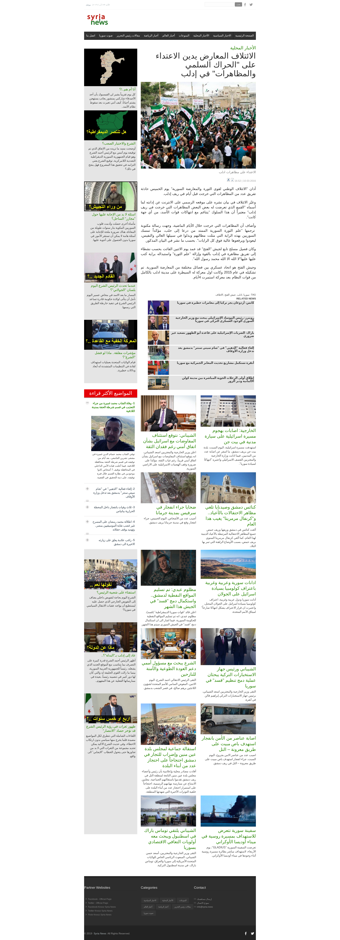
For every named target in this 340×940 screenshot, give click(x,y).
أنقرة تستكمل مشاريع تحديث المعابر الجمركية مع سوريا (215, 363)
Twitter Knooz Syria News (100, 911)
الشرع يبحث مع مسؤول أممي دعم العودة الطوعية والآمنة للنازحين (169, 668)
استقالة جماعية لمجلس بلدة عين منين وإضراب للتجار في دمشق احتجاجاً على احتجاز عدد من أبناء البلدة (170, 757)
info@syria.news (205, 907)
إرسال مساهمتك (204, 899)
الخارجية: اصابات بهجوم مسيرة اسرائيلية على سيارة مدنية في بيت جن (230, 436)
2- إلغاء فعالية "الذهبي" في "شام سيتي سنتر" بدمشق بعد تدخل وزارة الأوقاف (114, 492)
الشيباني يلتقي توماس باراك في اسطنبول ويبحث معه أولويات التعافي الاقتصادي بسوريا (170, 839)
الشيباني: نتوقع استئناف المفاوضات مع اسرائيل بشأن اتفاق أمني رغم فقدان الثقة (169, 441)
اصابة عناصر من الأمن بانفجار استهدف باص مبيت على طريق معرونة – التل (229, 744)
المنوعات (184, 35)
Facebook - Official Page (100, 899)
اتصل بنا (90, 35)
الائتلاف (219, 294)
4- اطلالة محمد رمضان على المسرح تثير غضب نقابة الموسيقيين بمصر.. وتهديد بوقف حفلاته (114, 525)
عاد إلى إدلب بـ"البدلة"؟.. (118, 655)
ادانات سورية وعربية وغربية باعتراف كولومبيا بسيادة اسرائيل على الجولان (230, 588)
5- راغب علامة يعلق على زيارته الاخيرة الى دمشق (117, 542)
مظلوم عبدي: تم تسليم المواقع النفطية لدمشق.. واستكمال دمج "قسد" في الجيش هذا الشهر (173, 598)
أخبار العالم (168, 35)
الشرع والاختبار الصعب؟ (118, 143)
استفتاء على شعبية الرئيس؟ (116, 592)
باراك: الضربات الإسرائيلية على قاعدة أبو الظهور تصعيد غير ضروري (212, 334)
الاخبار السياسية (222, 35)
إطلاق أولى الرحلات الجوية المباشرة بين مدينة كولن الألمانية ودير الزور (218, 380)
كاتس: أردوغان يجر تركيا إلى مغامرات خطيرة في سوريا (215, 303)
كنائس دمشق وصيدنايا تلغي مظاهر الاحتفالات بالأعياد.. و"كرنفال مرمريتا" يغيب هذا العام (230, 515)
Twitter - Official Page (98, 903)
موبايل (88, 5)
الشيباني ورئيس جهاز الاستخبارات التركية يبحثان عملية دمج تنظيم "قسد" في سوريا (231, 677)
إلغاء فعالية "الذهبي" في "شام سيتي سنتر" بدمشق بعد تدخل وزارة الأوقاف (216, 350)
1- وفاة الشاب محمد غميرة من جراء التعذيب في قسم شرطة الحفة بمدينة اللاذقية (113, 407)
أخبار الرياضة (151, 35)
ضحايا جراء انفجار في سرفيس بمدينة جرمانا (176, 509)
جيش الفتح (230, 294)
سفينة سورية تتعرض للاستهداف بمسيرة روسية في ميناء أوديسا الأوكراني (229, 836)
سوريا (246, 294)
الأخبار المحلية (201, 35)
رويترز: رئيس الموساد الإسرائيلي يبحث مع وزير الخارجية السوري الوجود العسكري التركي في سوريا (214, 319)
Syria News (100, 933)
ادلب (239, 294)
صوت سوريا (106, 35)
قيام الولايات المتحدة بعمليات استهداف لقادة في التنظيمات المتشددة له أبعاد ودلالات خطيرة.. (113, 366)
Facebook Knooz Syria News (102, 907)
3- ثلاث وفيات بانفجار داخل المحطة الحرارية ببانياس (114, 509)
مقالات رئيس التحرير (128, 35)
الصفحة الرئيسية (244, 35)
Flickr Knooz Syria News (99, 914)
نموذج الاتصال (203, 903)
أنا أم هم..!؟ (127, 89)
